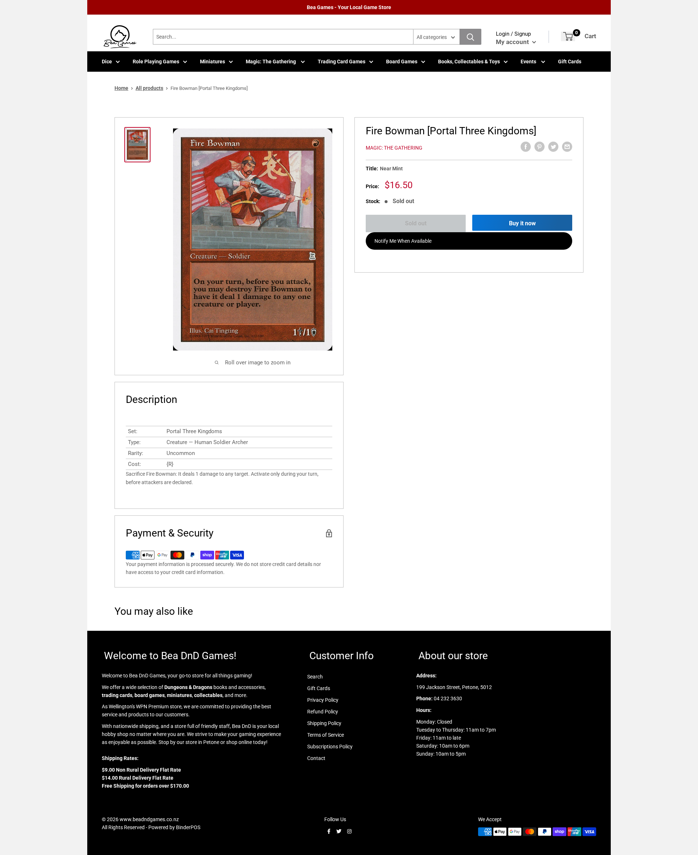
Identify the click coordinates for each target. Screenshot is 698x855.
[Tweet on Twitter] (553, 147)
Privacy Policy (322, 700)
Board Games (401, 61)
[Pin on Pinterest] (539, 147)
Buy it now (522, 223)
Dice (107, 61)
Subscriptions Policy (330, 746)
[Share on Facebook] (526, 147)
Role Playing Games (156, 61)
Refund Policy (322, 712)
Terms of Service (325, 735)
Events (529, 61)
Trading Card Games (341, 61)
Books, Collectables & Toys (469, 61)
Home (121, 88)
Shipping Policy (324, 723)
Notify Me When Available (403, 241)
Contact (316, 758)
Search (315, 677)
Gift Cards (569, 61)
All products (149, 88)
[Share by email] (567, 147)
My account (513, 41)
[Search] (470, 37)
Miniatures (212, 61)
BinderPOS (188, 827)
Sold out (415, 223)
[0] (568, 36)
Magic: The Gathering (271, 61)
